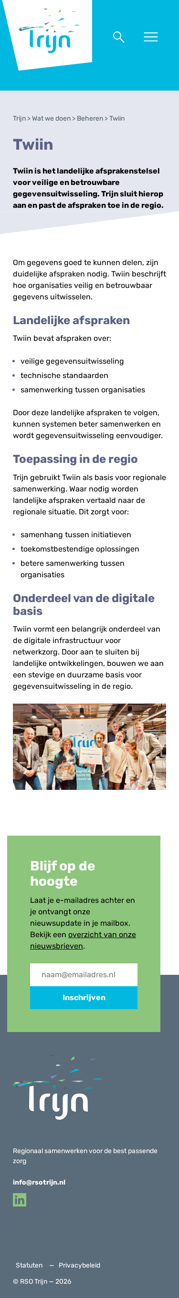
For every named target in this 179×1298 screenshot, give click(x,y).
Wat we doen (51, 118)
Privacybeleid (79, 1265)
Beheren (90, 118)
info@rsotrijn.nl (39, 1182)
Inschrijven (84, 997)
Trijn (19, 118)
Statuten (29, 1265)
